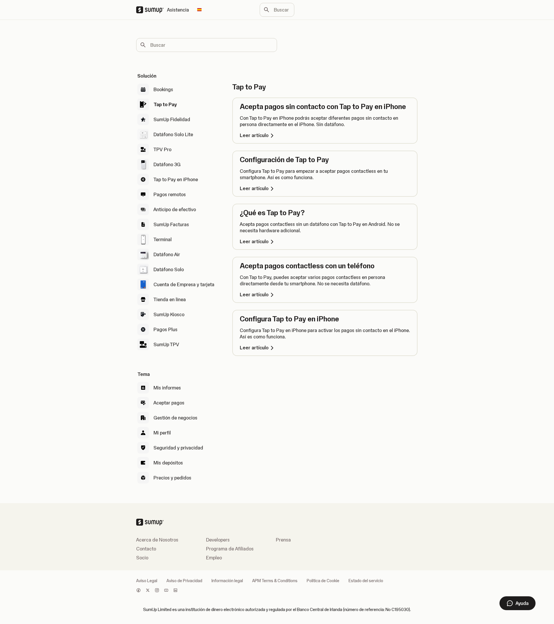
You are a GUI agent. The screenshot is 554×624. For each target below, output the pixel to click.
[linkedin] (175, 591)
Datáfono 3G (167, 164)
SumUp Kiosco (169, 314)
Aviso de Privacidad (184, 580)
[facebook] (138, 591)
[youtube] (166, 591)
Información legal (227, 580)
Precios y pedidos (172, 478)
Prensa (283, 540)
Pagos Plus (165, 329)
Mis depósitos (168, 463)
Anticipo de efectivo (175, 209)
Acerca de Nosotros (157, 540)
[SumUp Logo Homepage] (151, 10)
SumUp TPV (166, 344)
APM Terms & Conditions (274, 580)
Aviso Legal (146, 580)
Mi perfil (162, 433)
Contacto (146, 549)
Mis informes (167, 388)
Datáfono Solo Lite (173, 134)
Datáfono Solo (169, 269)
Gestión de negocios (175, 418)
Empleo (214, 558)
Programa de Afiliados (230, 549)
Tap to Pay (165, 104)
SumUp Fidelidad (172, 119)
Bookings (163, 89)
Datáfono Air (167, 254)
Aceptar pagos (169, 403)
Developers (218, 540)
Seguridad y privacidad (178, 448)
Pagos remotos (170, 194)
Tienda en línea (170, 299)
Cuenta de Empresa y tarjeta (184, 284)
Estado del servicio (366, 580)
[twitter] (147, 591)
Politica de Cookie (323, 580)
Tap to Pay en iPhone (176, 179)
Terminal (163, 239)
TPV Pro (162, 149)
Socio (142, 558)
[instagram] (157, 591)
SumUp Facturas (171, 224)
